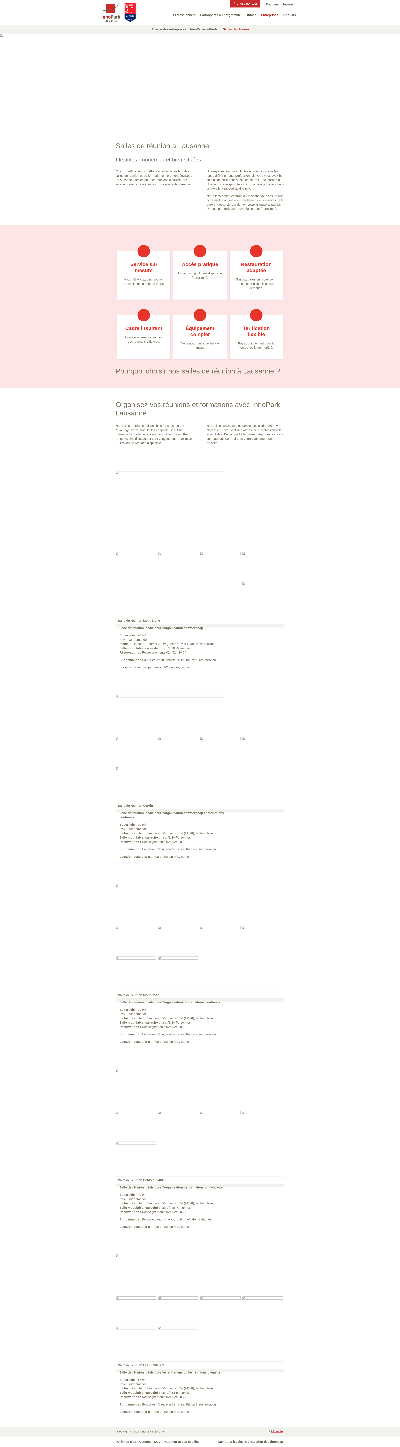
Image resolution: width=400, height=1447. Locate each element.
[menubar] (272, 4)
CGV (157, 1441)
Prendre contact (245, 3)
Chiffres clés (126, 1441)
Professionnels (184, 15)
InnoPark (289, 15)
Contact (145, 1441)
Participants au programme (220, 15)
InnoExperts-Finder (204, 29)
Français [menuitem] (272, 4)
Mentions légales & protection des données (250, 1441)
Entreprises (269, 15)
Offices (250, 15)
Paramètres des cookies (182, 1441)
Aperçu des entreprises (168, 29)
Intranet (289, 4)
